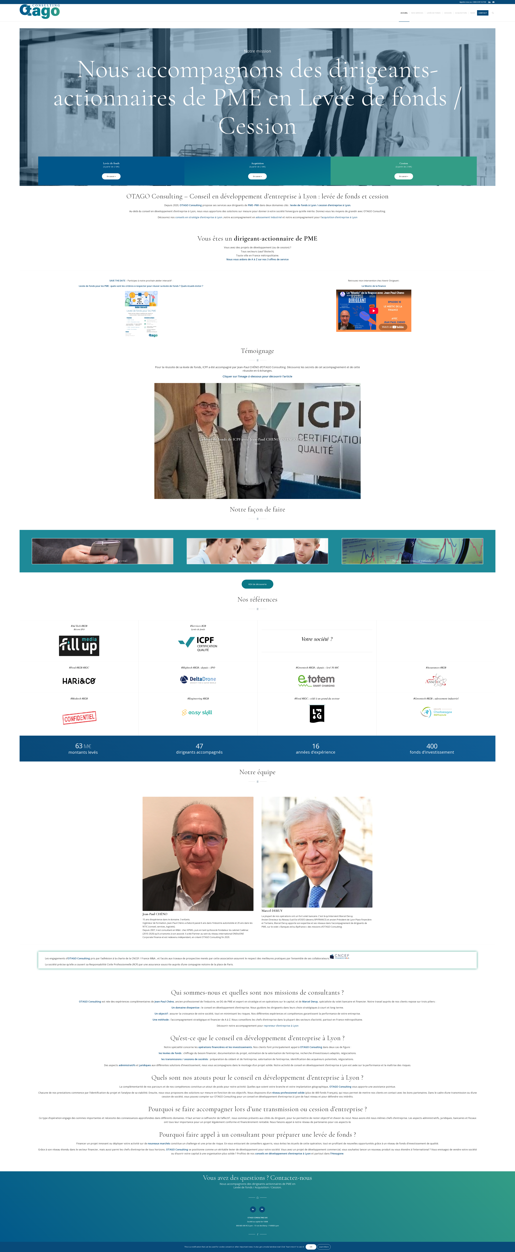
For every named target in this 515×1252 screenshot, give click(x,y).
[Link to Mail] (493, 2)
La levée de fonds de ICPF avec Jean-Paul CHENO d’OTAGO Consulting (257, 439)
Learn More (324, 1247)
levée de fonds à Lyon (303, 205)
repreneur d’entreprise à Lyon (281, 1025)
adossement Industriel (269, 217)
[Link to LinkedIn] (489, 2)
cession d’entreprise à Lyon (334, 205)
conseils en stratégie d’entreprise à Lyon (198, 217)
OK (311, 1247)
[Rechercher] (492, 13)
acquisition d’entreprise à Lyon (339, 217)
